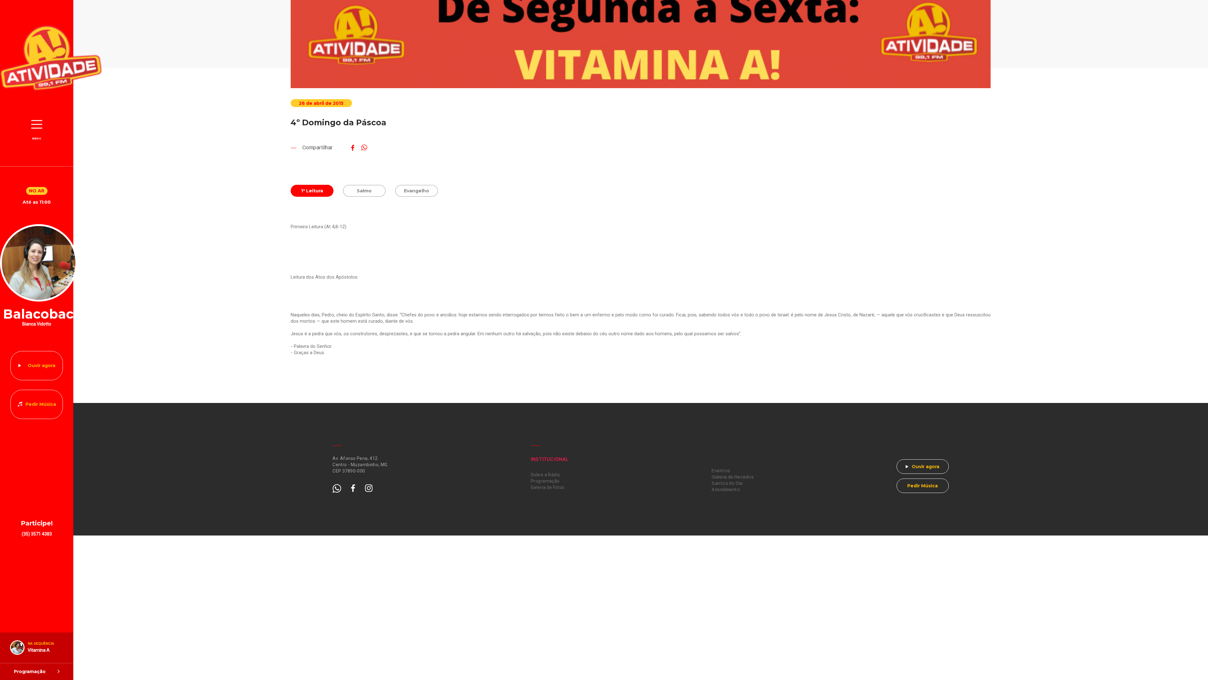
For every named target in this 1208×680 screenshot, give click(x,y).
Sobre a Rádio (545, 474)
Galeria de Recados (733, 477)
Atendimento (726, 489)
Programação (545, 481)
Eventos (721, 470)
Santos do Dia (727, 483)
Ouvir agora (41, 365)
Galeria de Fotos (548, 487)
